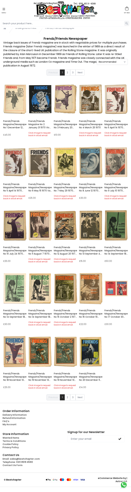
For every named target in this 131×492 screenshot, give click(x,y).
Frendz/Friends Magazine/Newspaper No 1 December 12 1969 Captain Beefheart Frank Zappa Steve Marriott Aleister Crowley (15, 124)
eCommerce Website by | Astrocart (112, 480)
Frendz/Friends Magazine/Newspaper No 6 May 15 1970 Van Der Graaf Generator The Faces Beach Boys (40, 187)
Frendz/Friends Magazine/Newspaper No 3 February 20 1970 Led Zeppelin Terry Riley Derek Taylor (65, 124)
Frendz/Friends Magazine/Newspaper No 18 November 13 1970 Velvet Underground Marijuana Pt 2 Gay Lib (15, 377)
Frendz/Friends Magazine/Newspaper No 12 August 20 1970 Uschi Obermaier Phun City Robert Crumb (65, 250)
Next (80, 72)
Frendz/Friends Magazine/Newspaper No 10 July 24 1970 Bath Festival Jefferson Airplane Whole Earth (15, 250)
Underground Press (25, 28)
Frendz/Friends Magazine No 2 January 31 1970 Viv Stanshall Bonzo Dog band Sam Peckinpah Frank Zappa (39, 124)
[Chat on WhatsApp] (124, 485)
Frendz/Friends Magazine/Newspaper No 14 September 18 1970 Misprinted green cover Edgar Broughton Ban (116, 250)
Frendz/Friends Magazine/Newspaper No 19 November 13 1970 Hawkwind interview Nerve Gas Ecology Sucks (65, 377)
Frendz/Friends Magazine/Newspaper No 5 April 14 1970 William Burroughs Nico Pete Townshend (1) (15, 187)
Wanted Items (11, 437)
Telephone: (18, 462)
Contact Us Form (13, 465)
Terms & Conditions (14, 441)
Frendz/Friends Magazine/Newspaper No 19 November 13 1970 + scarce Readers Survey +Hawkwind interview (40, 377)
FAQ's (6, 421)
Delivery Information (15, 414)
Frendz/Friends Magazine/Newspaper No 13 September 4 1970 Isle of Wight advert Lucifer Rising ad (90, 250)
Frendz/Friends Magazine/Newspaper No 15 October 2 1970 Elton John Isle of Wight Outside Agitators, (65, 313)
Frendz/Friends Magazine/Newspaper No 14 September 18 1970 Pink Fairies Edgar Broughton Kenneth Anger (40, 313)
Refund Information (14, 418)
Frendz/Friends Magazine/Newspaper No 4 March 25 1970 (90, 124)
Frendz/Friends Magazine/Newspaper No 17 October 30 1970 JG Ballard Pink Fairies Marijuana (116, 313)
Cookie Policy (10, 444)
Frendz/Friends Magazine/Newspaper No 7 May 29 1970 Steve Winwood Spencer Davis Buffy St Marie (65, 187)
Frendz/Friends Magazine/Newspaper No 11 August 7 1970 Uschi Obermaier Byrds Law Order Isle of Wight (40, 250)
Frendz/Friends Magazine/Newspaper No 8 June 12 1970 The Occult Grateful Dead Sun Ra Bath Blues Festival (90, 187)
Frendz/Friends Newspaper (59, 28)
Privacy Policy (11, 447)
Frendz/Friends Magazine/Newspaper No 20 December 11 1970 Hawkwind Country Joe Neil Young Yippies (90, 377)
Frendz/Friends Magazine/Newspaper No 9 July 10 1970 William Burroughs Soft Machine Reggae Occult (116, 187)
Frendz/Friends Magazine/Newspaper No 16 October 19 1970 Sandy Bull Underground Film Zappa (90, 313)
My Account (9, 424)
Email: (21, 458)
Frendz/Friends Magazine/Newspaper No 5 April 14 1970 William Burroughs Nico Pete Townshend (116, 124)
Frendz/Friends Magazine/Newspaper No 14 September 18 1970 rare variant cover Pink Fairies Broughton (15, 313)
